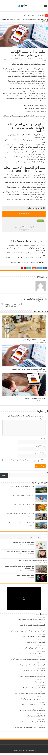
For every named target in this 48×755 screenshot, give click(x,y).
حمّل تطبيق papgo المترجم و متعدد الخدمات (24, 262)
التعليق (43, 419)
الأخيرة (44, 537)
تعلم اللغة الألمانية (34, 19)
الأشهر (37, 537)
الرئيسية (43, 19)
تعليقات (29, 537)
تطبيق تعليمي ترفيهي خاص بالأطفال (33, 15)
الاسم (43, 439)
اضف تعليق (7, 59)
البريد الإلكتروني (40, 446)
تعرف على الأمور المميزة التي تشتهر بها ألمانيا (20, 522)
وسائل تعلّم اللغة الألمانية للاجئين (34, 398)
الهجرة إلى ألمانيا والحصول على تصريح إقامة (33, 299)
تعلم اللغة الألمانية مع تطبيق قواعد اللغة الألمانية (29, 369)
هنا (6, 257)
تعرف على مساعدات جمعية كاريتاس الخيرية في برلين (18, 513)
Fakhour (41, 59)
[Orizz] (24, 5)
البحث (46, 472)
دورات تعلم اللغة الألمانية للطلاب (34, 340)
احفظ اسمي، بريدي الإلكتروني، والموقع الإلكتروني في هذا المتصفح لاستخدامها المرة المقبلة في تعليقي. (25, 460)
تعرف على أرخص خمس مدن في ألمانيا (22, 486)
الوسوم (21, 537)
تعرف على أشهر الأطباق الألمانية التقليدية (22, 504)
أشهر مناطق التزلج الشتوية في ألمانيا (23, 495)
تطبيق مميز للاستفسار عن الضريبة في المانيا (20, 551)
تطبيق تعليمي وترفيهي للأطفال (25, 575)
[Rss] (26, 747)
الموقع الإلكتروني (40, 453)
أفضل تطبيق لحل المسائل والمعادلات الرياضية (13, 304)
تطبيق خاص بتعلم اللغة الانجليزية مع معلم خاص (33, 560)
